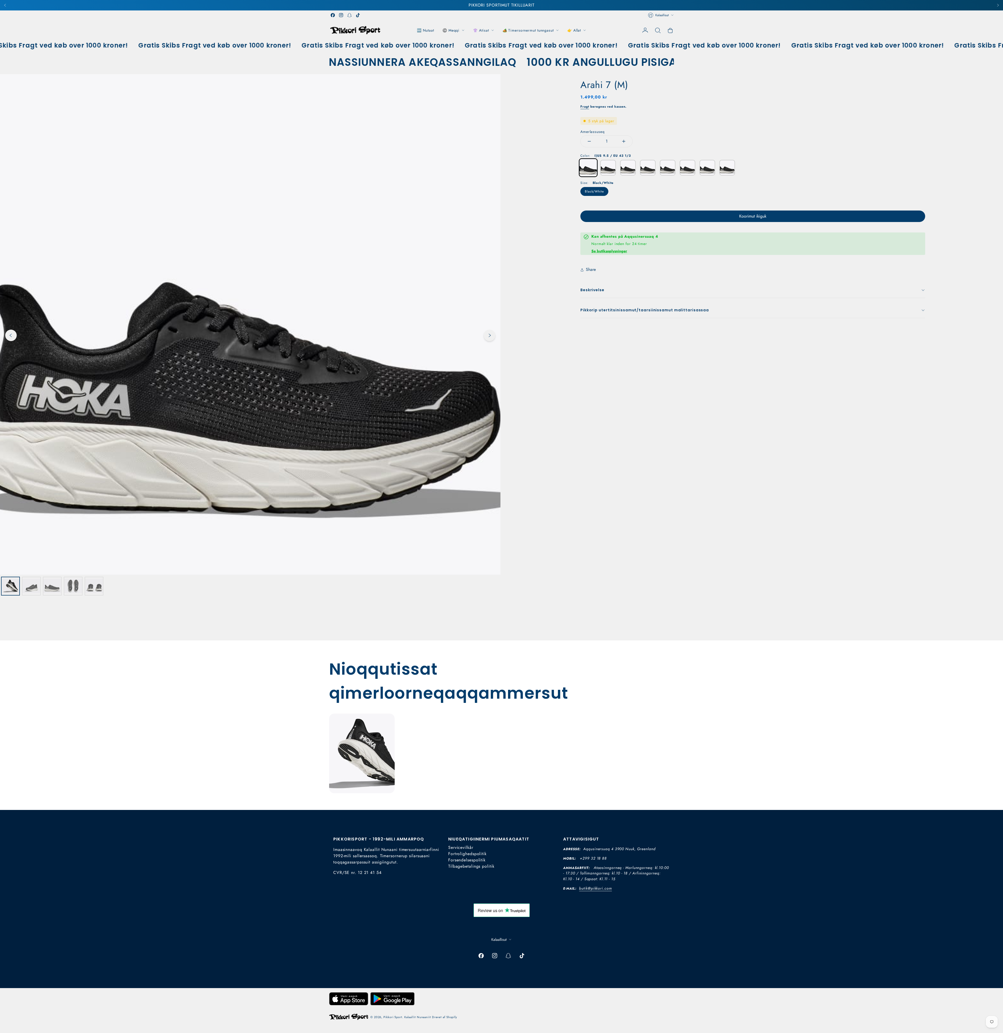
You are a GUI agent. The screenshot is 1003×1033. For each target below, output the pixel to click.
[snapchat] (349, 15)
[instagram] (341, 15)
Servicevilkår (460, 847)
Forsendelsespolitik (467, 860)
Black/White (594, 191)
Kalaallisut (662, 15)
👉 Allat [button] (574, 30)
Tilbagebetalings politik (471, 866)
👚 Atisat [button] (481, 30)
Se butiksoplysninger (609, 251)
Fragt (584, 106)
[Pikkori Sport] (355, 30)
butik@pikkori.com (595, 888)
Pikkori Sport (392, 1017)
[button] (657, 30)
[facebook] (333, 15)
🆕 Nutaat (425, 30)
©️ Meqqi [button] (450, 30)
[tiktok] (358, 15)
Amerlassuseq (592, 131)
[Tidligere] (5, 5)
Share (591, 269)
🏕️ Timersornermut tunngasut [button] (528, 30)
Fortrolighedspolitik (467, 854)
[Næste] (998, 5)
